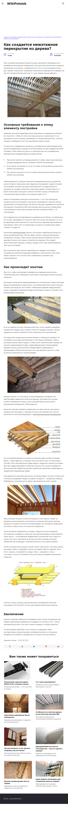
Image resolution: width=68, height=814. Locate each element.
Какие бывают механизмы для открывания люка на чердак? (48, 780)
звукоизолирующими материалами (47, 414)
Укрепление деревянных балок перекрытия (17, 716)
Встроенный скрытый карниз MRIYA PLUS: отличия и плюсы (16, 683)
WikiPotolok (16, 3)
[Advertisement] (34, 21)
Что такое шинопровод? (46, 682)
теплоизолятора (19, 233)
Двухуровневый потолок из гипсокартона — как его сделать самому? (49, 749)
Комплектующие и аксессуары (20, 37)
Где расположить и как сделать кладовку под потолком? (17, 749)
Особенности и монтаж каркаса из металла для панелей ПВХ (49, 713)
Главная (6, 37)
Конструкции (36, 37)
